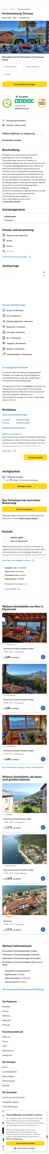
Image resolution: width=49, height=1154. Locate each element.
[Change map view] (5, 273)
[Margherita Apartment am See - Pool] (24, 900)
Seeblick (28, 386)
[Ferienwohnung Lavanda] (24, 730)
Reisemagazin (8, 1076)
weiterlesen (7, 451)
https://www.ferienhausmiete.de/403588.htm (25, 989)
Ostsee (5, 1011)
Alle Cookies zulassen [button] (25, 1143)
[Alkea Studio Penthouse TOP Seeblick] (24, 849)
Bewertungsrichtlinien (29, 518)
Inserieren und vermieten (13, 1097)
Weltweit (6, 1020)
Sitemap (6, 1025)
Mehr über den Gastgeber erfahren (16, 560)
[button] (40, 3)
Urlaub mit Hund (23, 971)
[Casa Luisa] (24, 798)
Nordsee (6, 1006)
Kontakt (6, 1085)
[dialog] (25, 1131)
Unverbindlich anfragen (24, 84)
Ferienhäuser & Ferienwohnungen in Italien (19, 951)
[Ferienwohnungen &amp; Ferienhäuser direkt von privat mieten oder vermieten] (4, 3)
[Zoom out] (44, 275)
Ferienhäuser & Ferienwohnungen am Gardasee (21, 958)
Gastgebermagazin (10, 1102)
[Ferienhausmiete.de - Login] (35, 3)
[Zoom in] (44, 272)
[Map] (24, 284)
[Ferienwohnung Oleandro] (24, 628)
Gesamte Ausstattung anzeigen (14, 257)
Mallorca (6, 1015)
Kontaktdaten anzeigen (11, 140)
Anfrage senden (35, 457)
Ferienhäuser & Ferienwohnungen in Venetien (20, 954)
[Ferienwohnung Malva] (24, 679)
